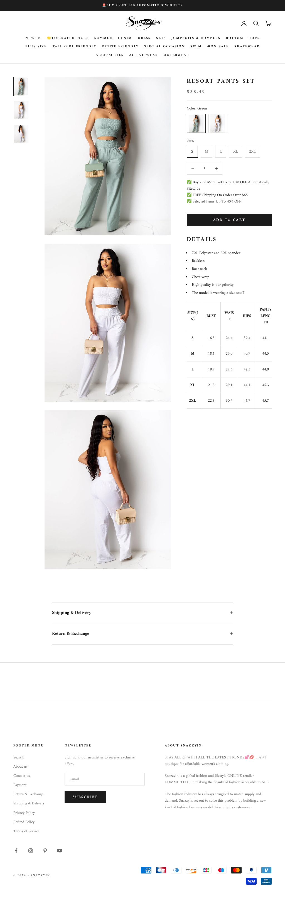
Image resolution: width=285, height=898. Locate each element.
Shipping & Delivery (29, 803)
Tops (254, 38)
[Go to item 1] (21, 86)
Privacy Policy (24, 812)
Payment (19, 785)
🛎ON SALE (218, 47)
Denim (125, 38)
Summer (103, 38)
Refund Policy (24, 822)
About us (20, 766)
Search (18, 757)
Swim (196, 47)
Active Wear (143, 55)
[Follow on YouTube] (59, 850)
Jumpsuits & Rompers (195, 38)
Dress (144, 38)
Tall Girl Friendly (75, 47)
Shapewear (246, 47)
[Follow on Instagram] (30, 850)
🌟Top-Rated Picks (68, 38)
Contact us (21, 775)
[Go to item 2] (21, 110)
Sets (161, 38)
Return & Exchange (28, 794)
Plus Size (36, 47)
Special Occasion (164, 47)
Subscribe (85, 797)
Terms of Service (26, 831)
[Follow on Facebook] (16, 850)
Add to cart (229, 220)
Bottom (235, 38)
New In (33, 38)
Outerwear (176, 55)
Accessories (110, 55)
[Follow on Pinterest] (45, 850)
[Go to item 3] (21, 133)
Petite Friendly (120, 47)
